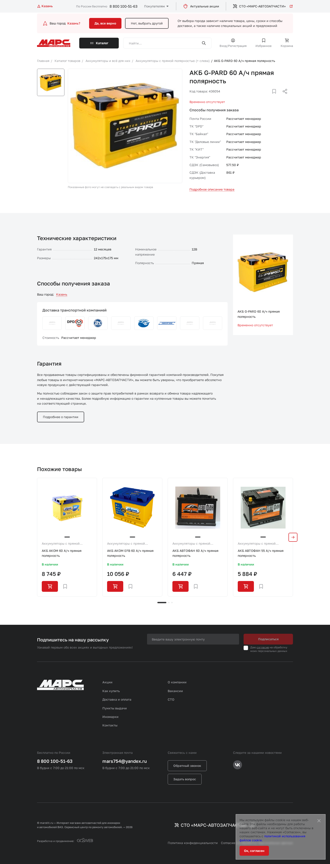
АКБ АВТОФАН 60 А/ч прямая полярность (195, 553)
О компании (177, 682)
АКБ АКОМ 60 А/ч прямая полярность (61, 553)
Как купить (111, 691)
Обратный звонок (187, 766)
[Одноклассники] (276, 96)
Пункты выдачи (114, 708)
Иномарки (110, 717)
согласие (263, 647)
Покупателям (154, 6)
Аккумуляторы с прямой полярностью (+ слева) (61, 544)
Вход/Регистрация (233, 46)
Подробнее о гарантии (60, 417)
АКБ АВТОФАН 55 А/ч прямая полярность (261, 553)
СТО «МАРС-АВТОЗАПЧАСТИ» (262, 6)
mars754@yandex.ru (124, 761)
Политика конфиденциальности (193, 843)
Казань (61, 294)
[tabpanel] (67, 537)
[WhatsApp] (283, 96)
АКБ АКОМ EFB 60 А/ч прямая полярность (130, 553)
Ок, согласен (254, 851)
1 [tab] (161, 602)
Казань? (73, 23)
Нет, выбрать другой (147, 23)
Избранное (263, 46)
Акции (107, 682)
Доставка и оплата (116, 699)
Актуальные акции (204, 6)
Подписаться (268, 639)
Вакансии (175, 691)
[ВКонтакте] (269, 96)
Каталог (102, 43)
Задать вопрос (184, 779)
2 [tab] (168, 602)
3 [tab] (172, 602)
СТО (171, 699)
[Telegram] (261, 96)
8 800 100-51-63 (123, 6)
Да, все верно (105, 23)
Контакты (109, 725)
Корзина (287, 46)
